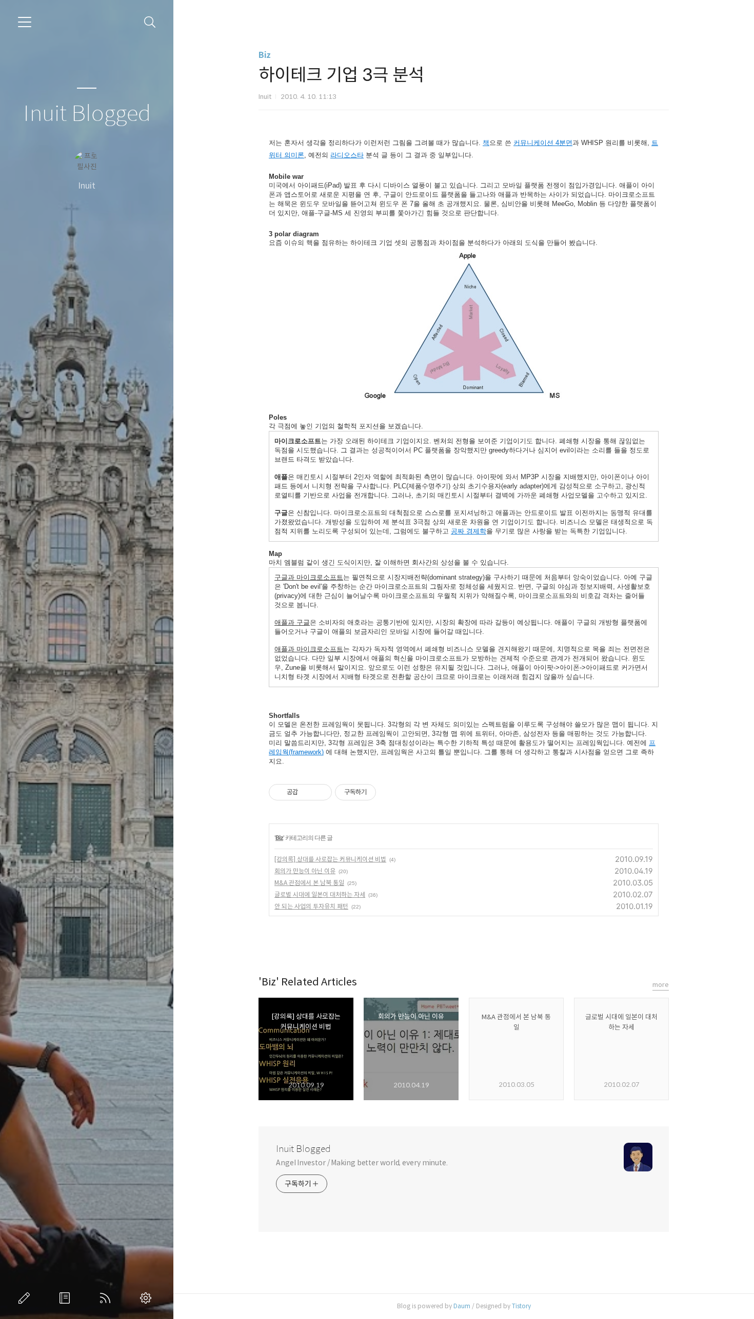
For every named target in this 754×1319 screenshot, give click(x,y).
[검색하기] (150, 22)
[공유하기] (307, 792)
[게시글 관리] (320, 792)
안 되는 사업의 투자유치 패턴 (311, 906)
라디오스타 (347, 155)
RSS (107, 1298)
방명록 (66, 1298)
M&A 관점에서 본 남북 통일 (309, 883)
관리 (147, 1298)
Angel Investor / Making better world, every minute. (362, 1162)
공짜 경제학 (468, 531)
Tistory (521, 1306)
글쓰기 (26, 1298)
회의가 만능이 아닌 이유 (304, 871)
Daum (461, 1306)
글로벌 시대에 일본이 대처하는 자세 (319, 894)
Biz (265, 55)
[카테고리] (24, 22)
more (660, 984)
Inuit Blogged (87, 114)
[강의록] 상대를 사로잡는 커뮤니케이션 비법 (330, 859)
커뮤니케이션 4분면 (542, 143)
